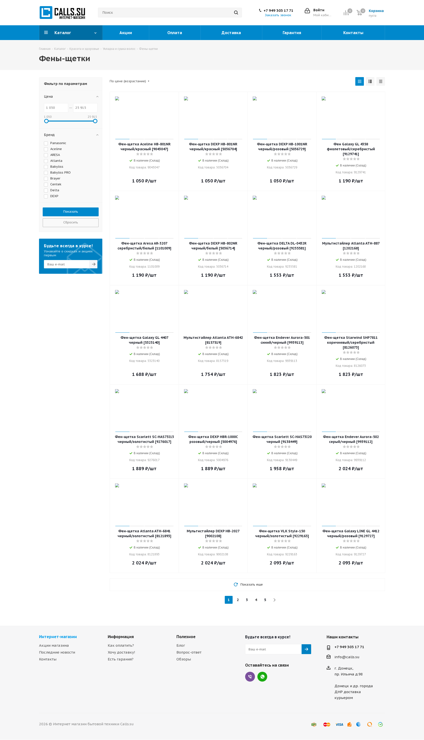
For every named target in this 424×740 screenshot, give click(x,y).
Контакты (47, 659)
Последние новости (57, 652)
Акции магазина (54, 645)
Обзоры (183, 659)
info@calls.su (346, 657)
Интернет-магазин (58, 636)
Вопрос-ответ (188, 652)
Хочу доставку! (121, 652)
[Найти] (236, 12)
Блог (180, 645)
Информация (121, 636)
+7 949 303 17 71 (278, 10)
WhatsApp (262, 677)
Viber (250, 677)
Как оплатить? (121, 645)
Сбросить (70, 222)
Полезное (186, 636)
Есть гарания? (120, 659)
